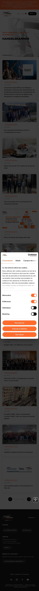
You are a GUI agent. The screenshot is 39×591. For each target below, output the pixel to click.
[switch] (34, 301)
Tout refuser (19, 334)
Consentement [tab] (7, 260)
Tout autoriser (19, 323)
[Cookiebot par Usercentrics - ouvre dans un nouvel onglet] (28, 255)
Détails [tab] (18, 260)
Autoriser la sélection (19, 329)
